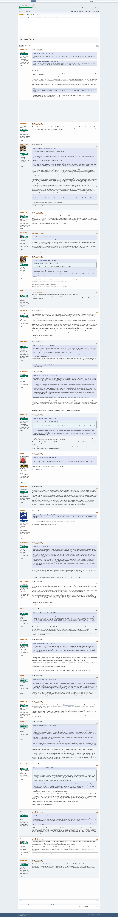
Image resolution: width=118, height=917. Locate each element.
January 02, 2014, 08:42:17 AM (37, 676)
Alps (22, 453)
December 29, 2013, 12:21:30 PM (37, 124)
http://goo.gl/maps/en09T (68, 704)
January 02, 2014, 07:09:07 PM (37, 861)
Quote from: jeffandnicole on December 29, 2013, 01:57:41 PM (45, 236)
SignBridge (24, 486)
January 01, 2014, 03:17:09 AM (37, 343)
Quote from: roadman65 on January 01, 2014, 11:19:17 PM (45, 679)
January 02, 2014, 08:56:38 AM (37, 702)
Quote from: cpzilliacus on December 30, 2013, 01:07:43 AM (45, 260)
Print (97, 45)
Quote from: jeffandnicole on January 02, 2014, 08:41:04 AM (45, 725)
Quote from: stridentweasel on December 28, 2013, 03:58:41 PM (46, 61)
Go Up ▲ (98, 914)
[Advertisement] (59, 28)
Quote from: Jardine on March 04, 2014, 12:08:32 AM (43, 364)
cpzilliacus (24, 232)
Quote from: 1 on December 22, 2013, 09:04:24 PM (43, 53)
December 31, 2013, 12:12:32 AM (37, 292)
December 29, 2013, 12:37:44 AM (37, 50)
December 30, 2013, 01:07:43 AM (37, 233)
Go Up (20, 901)
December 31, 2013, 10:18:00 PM (37, 312)
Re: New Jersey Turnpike (37, 49)
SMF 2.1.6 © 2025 (21, 914)
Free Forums (24, 915)
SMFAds (19, 915)
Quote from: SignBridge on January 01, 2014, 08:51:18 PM (44, 514)
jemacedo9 (24, 123)
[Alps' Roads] (20, 481)
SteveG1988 (24, 371)
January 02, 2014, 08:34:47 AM (37, 610)
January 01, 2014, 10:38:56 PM (37, 543)
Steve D (23, 608)
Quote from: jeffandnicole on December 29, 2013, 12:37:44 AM (45, 148)
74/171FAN (46, 17)
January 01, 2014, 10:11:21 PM (37, 512)
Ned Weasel (24, 144)
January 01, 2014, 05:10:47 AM (37, 372)
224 (34, 45)
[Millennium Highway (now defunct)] (20, 536)
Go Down (21, 45)
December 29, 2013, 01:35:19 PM (37, 146)
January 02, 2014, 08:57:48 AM (37, 722)
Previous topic (89, 42)
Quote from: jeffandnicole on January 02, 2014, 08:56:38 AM (45, 815)
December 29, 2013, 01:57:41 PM (37, 213)
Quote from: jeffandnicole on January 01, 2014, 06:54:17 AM (45, 457)
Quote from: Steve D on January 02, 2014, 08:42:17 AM (44, 767)
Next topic (96, 42)
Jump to (80, 906)
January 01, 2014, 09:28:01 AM (37, 454)
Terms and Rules (93, 914)
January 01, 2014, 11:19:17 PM (37, 582)
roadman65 (24, 310)
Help (88, 914)
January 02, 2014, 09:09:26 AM (37, 765)
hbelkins (23, 510)
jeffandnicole (24, 49)
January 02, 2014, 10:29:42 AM (37, 812)
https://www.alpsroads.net (37, 469)
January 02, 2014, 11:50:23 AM (37, 839)
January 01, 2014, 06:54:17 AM (37, 415)
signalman (24, 341)
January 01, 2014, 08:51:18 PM (37, 488)
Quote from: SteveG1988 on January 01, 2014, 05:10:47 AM (45, 418)
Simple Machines (27, 914)
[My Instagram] (20, 164)
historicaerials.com (52, 706)
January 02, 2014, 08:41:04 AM (37, 640)
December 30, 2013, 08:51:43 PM (37, 257)
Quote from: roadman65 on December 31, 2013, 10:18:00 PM (45, 345)
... (33, 45)
